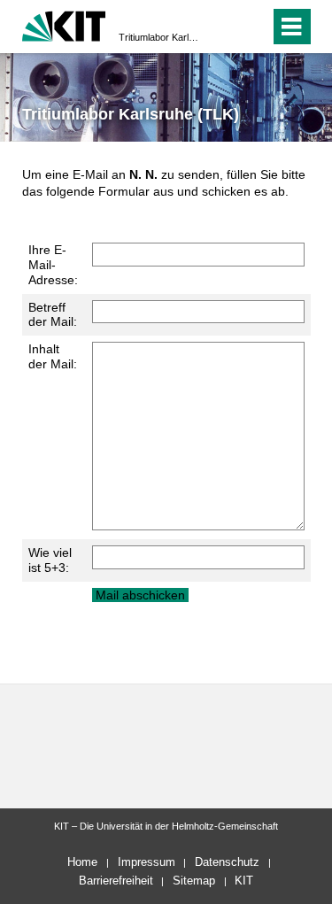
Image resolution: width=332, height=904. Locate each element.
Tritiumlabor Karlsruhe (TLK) (161, 37)
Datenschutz (227, 862)
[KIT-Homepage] (64, 24)
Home (82, 862)
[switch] (224, 26)
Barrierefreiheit (116, 880)
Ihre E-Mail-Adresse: (53, 265)
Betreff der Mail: (52, 314)
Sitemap (194, 880)
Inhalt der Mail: (52, 356)
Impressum (146, 862)
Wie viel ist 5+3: (50, 560)
